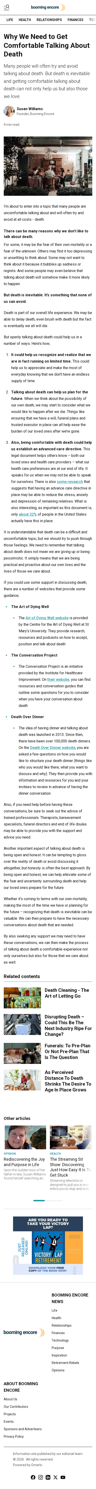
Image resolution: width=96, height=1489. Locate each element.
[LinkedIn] (48, 1477)
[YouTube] (63, 1477)
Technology (60, 1340)
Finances (58, 1333)
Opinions (58, 1370)
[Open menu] (7, 7)
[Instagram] (40, 1477)
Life (54, 1310)
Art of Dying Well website (47, 618)
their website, (58, 679)
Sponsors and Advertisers (23, 1429)
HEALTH (25, 20)
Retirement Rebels (65, 1363)
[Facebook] (33, 1477)
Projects (10, 1414)
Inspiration (59, 1355)
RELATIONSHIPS (49, 20)
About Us (10, 1399)
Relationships (62, 1325)
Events (9, 1421)
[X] (55, 1477)
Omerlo (36, 1465)
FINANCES (75, 20)
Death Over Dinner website (52, 747)
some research (70, 481)
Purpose (58, 1348)
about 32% (28, 514)
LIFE (10, 20)
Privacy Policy (14, 1436)
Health (56, 1318)
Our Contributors (16, 1407)
